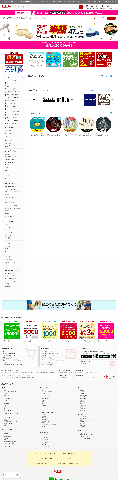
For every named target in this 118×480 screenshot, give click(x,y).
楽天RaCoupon (7, 426)
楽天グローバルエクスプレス (11, 430)
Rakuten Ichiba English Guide (9, 353)
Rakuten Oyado (45, 413)
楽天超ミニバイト (84, 443)
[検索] (81, 7)
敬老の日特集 (8, 143)
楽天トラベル (45, 406)
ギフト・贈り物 (9, 259)
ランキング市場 (9, 246)
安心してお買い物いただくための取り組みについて (72, 375)
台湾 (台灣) (82, 449)
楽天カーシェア (45, 414)
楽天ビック (6, 413)
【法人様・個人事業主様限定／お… (33, 180)
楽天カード (6, 436)
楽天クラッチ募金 (85, 361)
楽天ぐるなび (83, 418)
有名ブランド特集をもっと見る (103, 221)
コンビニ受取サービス (10, 273)
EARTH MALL (8, 224)
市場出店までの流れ (47, 357)
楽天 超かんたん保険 (9, 459)
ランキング (11, 1)
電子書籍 (58, 1)
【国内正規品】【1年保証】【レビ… (106, 180)
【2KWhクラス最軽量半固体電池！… (96, 180)
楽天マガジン (45, 454)
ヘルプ (114, 1)
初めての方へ (5, 351)
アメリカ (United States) (86, 451)
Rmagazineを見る (107, 245)
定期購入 (7, 211)
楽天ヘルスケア (83, 411)
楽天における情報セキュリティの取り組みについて (72, 370)
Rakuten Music (45, 457)
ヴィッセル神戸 (45, 462)
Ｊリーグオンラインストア (10, 428)
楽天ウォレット (7, 451)
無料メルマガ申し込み (8, 357)
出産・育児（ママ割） (10, 262)
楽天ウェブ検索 (45, 437)
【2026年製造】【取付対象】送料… (85, 180)
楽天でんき (82, 406)
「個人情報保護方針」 (26, 377)
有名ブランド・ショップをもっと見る (101, 141)
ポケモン (7, 173)
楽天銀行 (6, 447)
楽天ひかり (44, 432)
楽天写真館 (82, 423)
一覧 (21, 77)
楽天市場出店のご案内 (47, 351)
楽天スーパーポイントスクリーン (88, 436)
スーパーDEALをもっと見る (104, 76)
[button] (92, 7)
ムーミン (7, 175)
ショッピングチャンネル (11, 205)
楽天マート (6, 419)
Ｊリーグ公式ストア (10, 178)
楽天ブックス (7, 406)
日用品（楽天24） (9, 197)
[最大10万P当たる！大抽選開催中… (44, 180)
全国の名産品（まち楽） (11, 238)
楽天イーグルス (45, 460)
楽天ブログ (44, 442)
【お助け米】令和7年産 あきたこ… (64, 180)
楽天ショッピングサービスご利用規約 (11, 361)
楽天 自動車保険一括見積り (10, 457)
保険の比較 (6, 461)
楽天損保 (6, 454)
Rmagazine (8, 235)
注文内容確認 (7, 364)
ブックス (52, 1)
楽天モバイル (45, 430)
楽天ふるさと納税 (9, 202)
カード (39, 1)
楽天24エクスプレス (10, 200)
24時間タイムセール (10, 189)
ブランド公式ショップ (10, 156)
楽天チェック (83, 439)
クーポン (7, 194)
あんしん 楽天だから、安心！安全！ (109, 377)
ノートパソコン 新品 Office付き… (75, 180)
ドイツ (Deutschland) (85, 454)
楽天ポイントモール (85, 434)
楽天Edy (6, 441)
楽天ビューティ (83, 414)
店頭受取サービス (9, 284)
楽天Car (82, 419)
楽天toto (44, 418)
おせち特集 (7, 146)
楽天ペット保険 (7, 463)
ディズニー (7, 164)
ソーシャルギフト (9, 265)
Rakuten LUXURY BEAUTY (12, 159)
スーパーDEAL (20, 1)
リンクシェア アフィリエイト (49, 440)
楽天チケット (45, 455)
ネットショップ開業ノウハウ (49, 359)
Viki (42, 452)
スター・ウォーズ (9, 170)
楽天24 (77, 1)
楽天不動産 (82, 425)
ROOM (6, 248)
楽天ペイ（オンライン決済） (11, 438)
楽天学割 (7, 213)
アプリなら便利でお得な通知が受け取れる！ (92, 351)
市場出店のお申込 (46, 353)
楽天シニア (82, 413)
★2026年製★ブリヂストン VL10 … (54, 180)
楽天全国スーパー (8, 421)
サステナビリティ (85, 363)
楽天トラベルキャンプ (47, 409)
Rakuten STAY (45, 411)
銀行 (47, 1)
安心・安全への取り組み (8, 355)
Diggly (6, 251)
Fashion (27, 1)
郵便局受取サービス (10, 276)
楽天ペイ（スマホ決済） (10, 439)
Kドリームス (45, 423)
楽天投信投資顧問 (8, 452)
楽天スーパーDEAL (9, 186)
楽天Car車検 (83, 421)
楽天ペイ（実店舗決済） (48, 364)
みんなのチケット (46, 459)
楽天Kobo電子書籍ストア (10, 408)
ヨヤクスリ (82, 409)
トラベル (33, 1)
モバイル (4, 1)
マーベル (7, 167)
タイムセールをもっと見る (104, 192)
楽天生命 (6, 456)
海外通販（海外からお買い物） (12, 208)
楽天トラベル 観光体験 (47, 408)
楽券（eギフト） (9, 216)
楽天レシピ (82, 416)
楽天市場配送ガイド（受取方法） (10, 359)
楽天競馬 (44, 421)
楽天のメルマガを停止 (16, 364)
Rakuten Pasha (83, 438)
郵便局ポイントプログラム (11, 281)
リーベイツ (71, 1)
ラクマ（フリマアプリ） (11, 227)
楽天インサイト (83, 441)
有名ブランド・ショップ (11, 154)
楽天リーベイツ (7, 423)
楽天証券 (6, 449)
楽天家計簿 (82, 426)
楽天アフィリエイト (47, 439)
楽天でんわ (44, 434)
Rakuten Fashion (9, 162)
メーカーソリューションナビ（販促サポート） (53, 361)
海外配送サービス (9, 286)
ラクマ (64, 1)
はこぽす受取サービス (10, 278)
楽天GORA (44, 416)
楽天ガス (82, 408)
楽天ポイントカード (85, 433)
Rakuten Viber (45, 444)
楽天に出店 (108, 1)
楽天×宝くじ (45, 419)
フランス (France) (84, 452)
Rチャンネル (45, 450)
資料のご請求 (55, 353)
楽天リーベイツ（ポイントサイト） (13, 192)
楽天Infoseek (45, 435)
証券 (43, 1)
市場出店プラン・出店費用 (48, 355)
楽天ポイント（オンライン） (49, 362)
